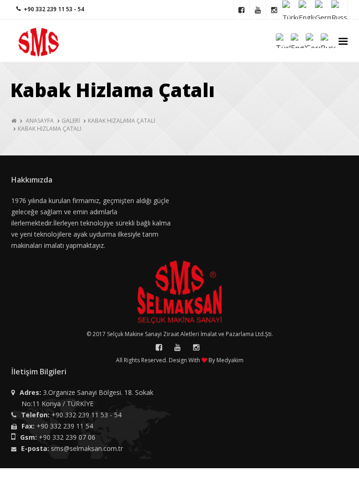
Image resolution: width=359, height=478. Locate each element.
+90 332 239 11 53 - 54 (86, 414)
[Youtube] (258, 9)
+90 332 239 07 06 (67, 437)
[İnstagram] (274, 9)
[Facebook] (241, 9)
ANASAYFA (39, 121)
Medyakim (230, 360)
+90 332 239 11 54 (64, 426)
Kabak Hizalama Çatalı (121, 121)
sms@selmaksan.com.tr (87, 448)
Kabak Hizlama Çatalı (49, 129)
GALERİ (71, 121)
